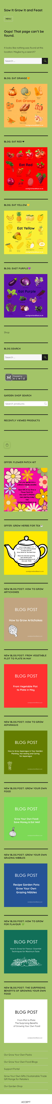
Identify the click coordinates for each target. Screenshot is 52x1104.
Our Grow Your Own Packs (18, 1054)
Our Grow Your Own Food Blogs (21, 1061)
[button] (7, 445)
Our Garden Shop (13, 1086)
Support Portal (12, 1068)
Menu (8, 19)
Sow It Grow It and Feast (23, 10)
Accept (26, 1102)
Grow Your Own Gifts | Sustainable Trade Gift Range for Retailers (25, 1077)
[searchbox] (26, 403)
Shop (7, 332)
